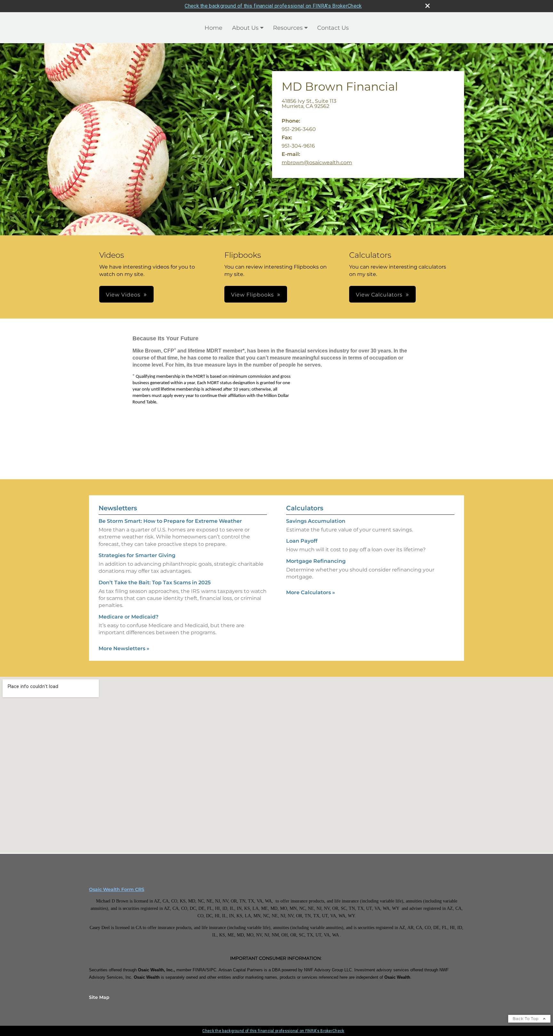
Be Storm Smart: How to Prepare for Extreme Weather (170, 521)
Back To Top (526, 1018)
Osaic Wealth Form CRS (116, 889)
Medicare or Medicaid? (128, 617)
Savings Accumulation (315, 521)
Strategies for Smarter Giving (137, 555)
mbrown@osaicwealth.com (317, 162)
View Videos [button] (123, 295)
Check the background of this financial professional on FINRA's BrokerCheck (273, 6)
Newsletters (118, 508)
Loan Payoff (301, 541)
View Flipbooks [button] (252, 295)
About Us (245, 27)
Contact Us (333, 27)
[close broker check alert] (427, 5)
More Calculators (310, 592)
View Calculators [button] (379, 295)
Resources (288, 27)
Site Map (99, 997)
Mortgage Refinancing (316, 561)
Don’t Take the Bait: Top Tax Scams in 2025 (155, 582)
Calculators (304, 508)
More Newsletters (124, 648)
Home (213, 27)
